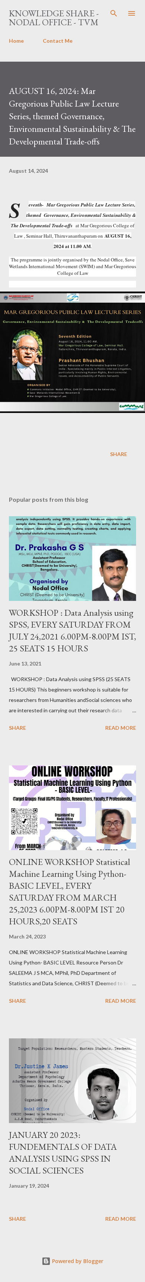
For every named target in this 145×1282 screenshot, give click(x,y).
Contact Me (57, 41)
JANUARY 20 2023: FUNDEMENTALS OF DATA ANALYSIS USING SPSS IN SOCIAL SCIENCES (63, 1152)
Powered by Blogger (77, 1261)
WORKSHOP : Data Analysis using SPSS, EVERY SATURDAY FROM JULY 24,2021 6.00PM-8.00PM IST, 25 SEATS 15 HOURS (72, 630)
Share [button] (118, 454)
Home (16, 41)
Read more (120, 728)
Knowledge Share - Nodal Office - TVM (54, 17)
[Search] (113, 13)
